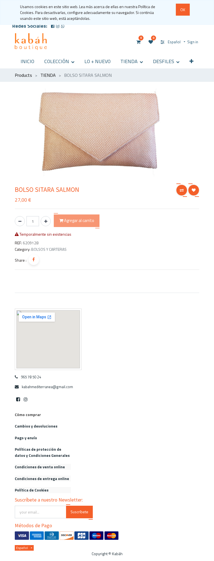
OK (182, 10)
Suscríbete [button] (79, 512)
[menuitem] (27, 61)
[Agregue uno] (46, 221)
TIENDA (48, 75)
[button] (191, 61)
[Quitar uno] (20, 221)
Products (23, 75)
